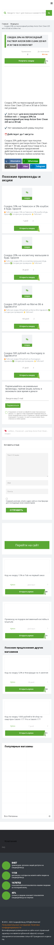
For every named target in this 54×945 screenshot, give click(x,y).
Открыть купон (26, 591)
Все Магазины (11, 816)
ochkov (11, 431)
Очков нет (19, 431)
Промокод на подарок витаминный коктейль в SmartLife (27, 620)
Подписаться (13, 405)
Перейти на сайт (27, 545)
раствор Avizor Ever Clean (36, 431)
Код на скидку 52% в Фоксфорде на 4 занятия (26, 672)
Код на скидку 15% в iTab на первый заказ (24, 575)
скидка (7, 433)
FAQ (3, 847)
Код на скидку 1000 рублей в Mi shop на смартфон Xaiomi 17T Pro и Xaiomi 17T (23, 718)
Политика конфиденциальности (21, 926)
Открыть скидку (27, 228)
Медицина (14, 24)
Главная (5, 24)
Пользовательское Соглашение (16, 925)
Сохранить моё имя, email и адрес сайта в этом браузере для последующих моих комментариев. (27, 502)
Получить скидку (26, 61)
